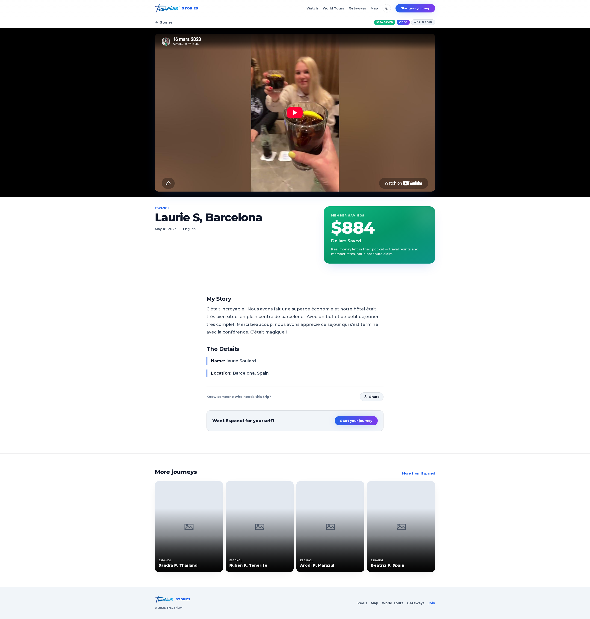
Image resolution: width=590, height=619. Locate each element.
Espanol (162, 208)
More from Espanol (418, 473)
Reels (362, 603)
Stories (166, 22)
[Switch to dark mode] (387, 8)
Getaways (357, 8)
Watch (312, 8)
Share (374, 397)
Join (431, 603)
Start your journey (415, 8)
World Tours (333, 8)
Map (374, 8)
